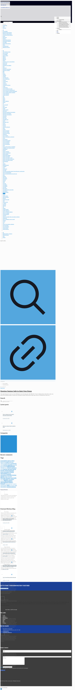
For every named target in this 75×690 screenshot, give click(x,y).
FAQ (3, 620)
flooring (4, 125)
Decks (4, 36)
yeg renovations (6, 226)
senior (4, 194)
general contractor (6, 127)
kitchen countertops (7, 152)
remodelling (5, 186)
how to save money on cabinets (9, 146)
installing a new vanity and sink (9, 148)
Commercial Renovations (8, 35)
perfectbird (5, 178)
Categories (5, 25)
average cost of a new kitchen (8, 61)
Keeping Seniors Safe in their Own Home (16, 391)
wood (4, 221)
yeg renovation (5, 225)
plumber (4, 180)
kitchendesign (5, 161)
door (4, 106)
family (4, 120)
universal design (6, 214)
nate (4, 236)
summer (4, 204)
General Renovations (7, 40)
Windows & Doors (6, 47)
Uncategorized (5, 46)
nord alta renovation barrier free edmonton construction (13, 171)
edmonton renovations (7, 114)
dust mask (5, 107)
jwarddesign (5, 149)
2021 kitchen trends (6, 51)
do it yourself (5, 104)
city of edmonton (6, 79)
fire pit (4, 123)
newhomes (5, 168)
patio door (5, 177)
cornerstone (5, 87)
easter (4, 108)
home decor (5, 139)
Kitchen (4, 150)
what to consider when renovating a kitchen (11, 216)
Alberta (4, 56)
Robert (4, 237)
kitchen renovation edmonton (8, 159)
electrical (4, 117)
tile (3, 207)
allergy (4, 60)
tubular (4, 208)
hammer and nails (6, 133)
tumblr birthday (6, 209)
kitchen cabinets (6, 151)
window (4, 220)
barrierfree (5, 64)
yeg (3, 223)
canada (4, 76)
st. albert (4, 203)
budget (4, 74)
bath (4, 66)
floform (4, 124)
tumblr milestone (6, 210)
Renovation (5, 188)
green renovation (6, 130)
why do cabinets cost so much (9, 219)
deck (4, 97)
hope (4, 145)
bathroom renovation (7, 69)
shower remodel (6, 199)
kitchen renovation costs (7, 157)
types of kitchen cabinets (8, 212)
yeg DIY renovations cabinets (8, 224)
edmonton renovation (7, 113)
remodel (4, 183)
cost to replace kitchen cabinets (9, 92)
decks (4, 98)
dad (3, 96)
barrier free (5, 63)
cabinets (4, 75)
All (3, 30)
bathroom (5, 67)
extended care (5, 119)
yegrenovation (5, 228)
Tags (4, 26)
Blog (4, 72)
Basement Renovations (7, 32)
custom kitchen (6, 95)
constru (4, 80)
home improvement (6, 140)
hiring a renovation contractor (8, 136)
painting (4, 176)
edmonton (5, 111)
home (4, 138)
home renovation (6, 143)
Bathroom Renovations (7, 33)
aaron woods (5, 53)
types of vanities (6, 213)
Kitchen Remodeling (6, 155)
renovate (4, 187)
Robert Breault (5, 192)
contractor (5, 83)
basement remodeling (7, 65)
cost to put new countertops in (9, 90)
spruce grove (5, 202)
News (4, 44)
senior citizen (5, 196)
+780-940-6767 (6, 631)
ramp (4, 182)
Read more (2, 388)
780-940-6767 (3, 5)
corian (4, 86)
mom (4, 167)
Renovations (5, 618)
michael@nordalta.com (5, 7)
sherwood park (6, 197)
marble (4, 164)
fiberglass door (6, 122)
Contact (4, 623)
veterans (4, 215)
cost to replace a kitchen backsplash (10, 91)
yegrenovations (6, 229)
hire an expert (5, 135)
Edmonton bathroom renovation (9, 112)
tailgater (4, 205)
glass (4, 128)
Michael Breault (6, 165)
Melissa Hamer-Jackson (7, 233)
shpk (4, 200)
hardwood (5, 134)
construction (5, 81)
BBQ (3, 71)
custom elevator (6, 93)
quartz (4, 181)
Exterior (4, 38)
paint (4, 175)
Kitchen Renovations (7, 43)
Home (4, 615)
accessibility (5, 54)
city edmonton (5, 77)
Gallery (4, 619)
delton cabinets (6, 101)
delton (4, 99)
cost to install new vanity (7, 88)
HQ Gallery (5, 42)
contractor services (6, 85)
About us (4, 616)
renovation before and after (8, 189)
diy (3, 103)
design (4, 102)
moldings (4, 166)
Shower (4, 198)
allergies (4, 59)
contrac (4, 82)
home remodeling (6, 141)
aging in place (5, 55)
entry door (5, 118)
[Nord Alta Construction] (32, 14)
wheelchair (5, 218)
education (5, 115)
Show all (4, 28)
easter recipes (5, 109)
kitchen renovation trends (8, 160)
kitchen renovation (6, 156)
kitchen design (5, 154)
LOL (3, 162)
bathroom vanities (6, 70)
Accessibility (5, 31)
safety (4, 193)
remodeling (5, 184)
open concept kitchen (7, 172)
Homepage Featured (7, 41)
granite (4, 129)
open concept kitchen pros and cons (10, 173)
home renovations (6, 144)
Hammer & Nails (6, 132)
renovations (5, 191)
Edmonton (5, 37)
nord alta (4, 170)
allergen (4, 58)
